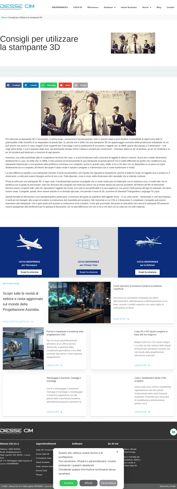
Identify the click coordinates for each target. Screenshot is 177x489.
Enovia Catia (41, 470)
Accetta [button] (68, 483)
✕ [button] (117, 451)
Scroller (173, 486)
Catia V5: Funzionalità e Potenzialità (51, 450)
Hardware (108, 7)
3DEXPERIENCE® (60, 7)
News (3, 17)
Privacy (39, 475)
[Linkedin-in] (173, 432)
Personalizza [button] (108, 483)
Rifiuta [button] (88, 483)
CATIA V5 (77, 7)
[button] (14, 85)
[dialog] (88, 468)
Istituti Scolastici (129, 7)
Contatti (170, 7)
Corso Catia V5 (42, 454)
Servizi (145, 7)
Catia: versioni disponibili (47, 466)
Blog (159, 7)
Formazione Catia (44, 458)
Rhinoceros (93, 7)
